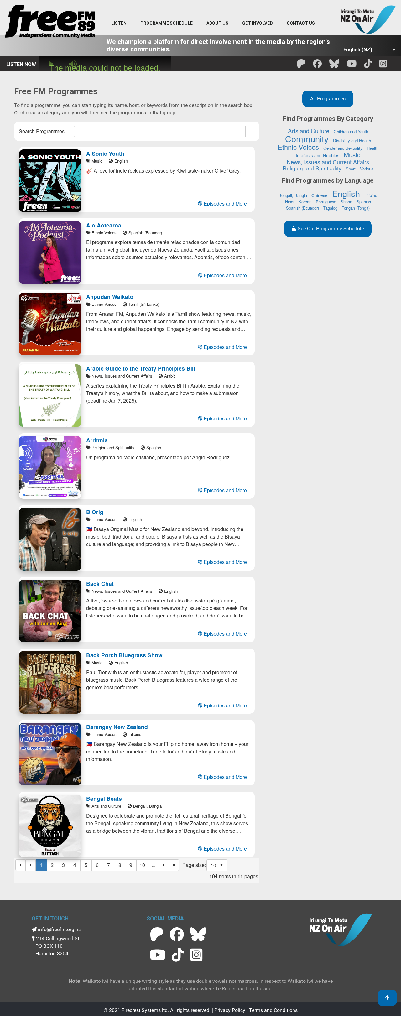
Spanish (364, 202)
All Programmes (328, 99)
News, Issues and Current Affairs (328, 162)
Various (366, 169)
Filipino (370, 195)
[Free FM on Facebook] (177, 934)
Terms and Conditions (273, 1010)
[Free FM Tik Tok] (368, 66)
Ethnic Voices (298, 147)
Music (352, 154)
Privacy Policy (229, 1010)
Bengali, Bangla (293, 195)
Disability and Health (352, 140)
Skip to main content (203, 6)
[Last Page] (174, 865)
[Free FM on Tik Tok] (178, 955)
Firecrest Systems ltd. (145, 1010)
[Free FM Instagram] (383, 66)
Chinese (319, 195)
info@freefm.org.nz (59, 929)
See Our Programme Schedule (330, 229)
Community (307, 139)
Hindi (289, 202)
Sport (351, 169)
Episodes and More (224, 203)
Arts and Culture (308, 131)
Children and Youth (351, 131)
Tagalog (330, 208)
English (346, 193)
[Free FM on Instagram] (196, 955)
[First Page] (20, 865)
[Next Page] (164, 865)
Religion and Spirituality (312, 168)
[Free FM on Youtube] (158, 955)
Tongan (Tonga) (356, 208)
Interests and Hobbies (317, 155)
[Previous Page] (31, 865)
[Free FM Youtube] (352, 66)
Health (372, 148)
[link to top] (387, 998)
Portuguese (326, 202)
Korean (305, 202)
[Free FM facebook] (317, 66)
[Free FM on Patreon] (157, 934)
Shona (346, 202)
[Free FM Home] (50, 22)
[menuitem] (166, 23)
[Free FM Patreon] (301, 66)
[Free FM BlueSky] (334, 66)
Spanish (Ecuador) (302, 208)
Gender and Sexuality (342, 148)
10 (142, 864)
